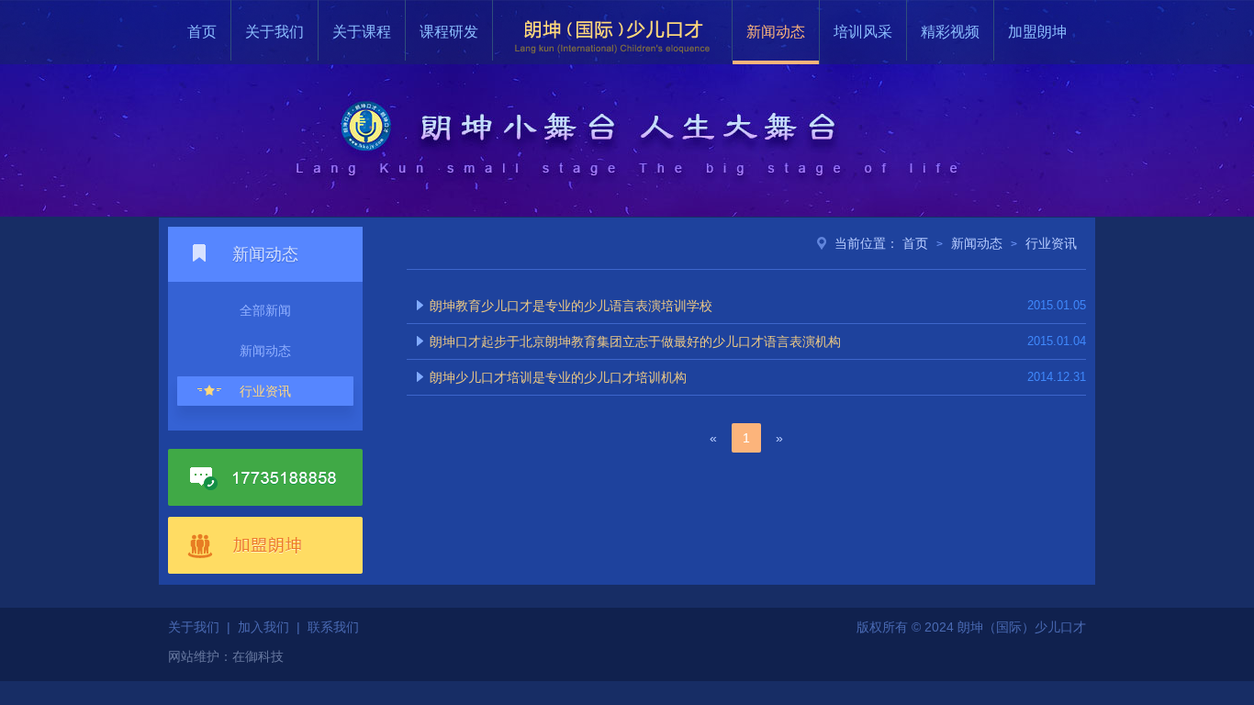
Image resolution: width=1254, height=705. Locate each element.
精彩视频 (950, 31)
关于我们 (274, 31)
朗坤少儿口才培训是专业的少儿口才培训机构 (558, 377)
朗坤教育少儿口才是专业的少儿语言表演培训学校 (571, 305)
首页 (202, 31)
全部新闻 (265, 310)
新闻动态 (775, 31)
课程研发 (449, 31)
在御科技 (258, 656)
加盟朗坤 (1037, 31)
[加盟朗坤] (265, 544)
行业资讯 (265, 391)
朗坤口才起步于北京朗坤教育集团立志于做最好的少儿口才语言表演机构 (635, 341)
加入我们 (263, 627)
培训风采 (863, 31)
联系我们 (333, 627)
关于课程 (361, 31)
